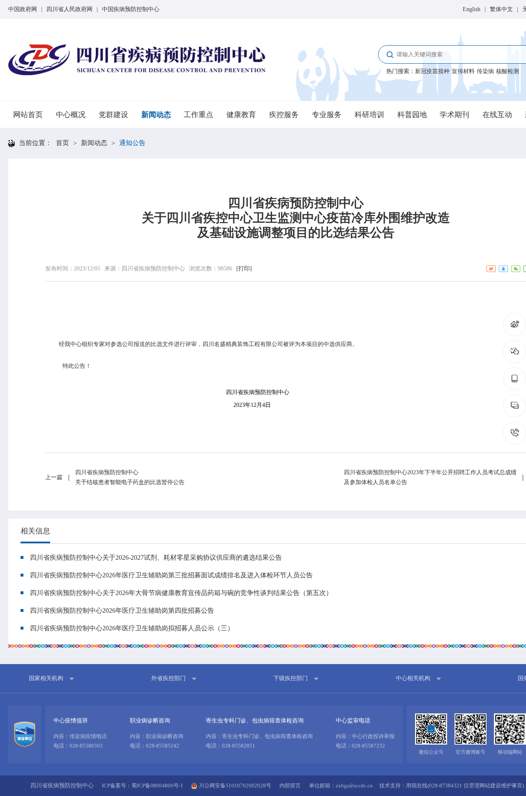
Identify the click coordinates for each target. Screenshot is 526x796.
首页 (62, 142)
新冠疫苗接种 (432, 71)
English (471, 9)
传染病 (485, 71)
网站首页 (28, 115)
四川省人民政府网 (69, 9)
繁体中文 (501, 9)
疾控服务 (284, 115)
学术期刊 (454, 115)
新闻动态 (156, 115)
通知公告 (132, 142)
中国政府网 (22, 9)
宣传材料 (463, 71)
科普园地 (412, 115)
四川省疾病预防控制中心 (153, 268)
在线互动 (497, 115)
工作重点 (198, 115)
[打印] (244, 268)
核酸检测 (507, 71)
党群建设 (113, 115)
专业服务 (326, 115)
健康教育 (241, 115)
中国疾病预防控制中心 (130, 9)
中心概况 (70, 115)
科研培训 (369, 115)
